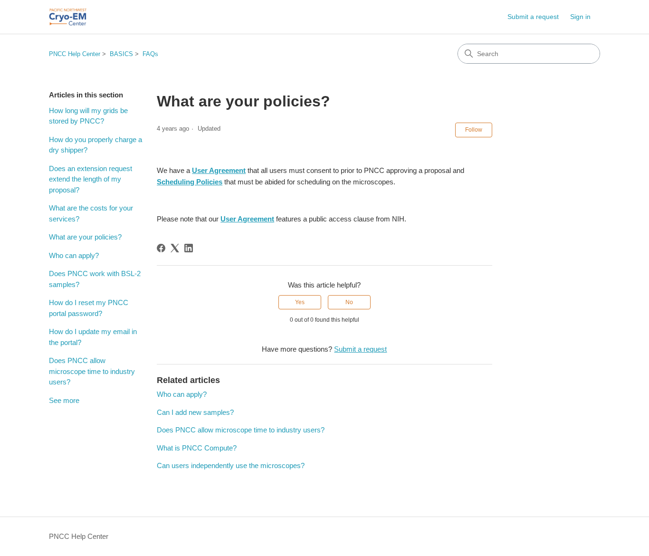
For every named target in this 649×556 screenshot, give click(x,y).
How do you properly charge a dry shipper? (95, 144)
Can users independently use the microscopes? (231, 465)
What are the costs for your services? (91, 213)
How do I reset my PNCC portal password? (88, 307)
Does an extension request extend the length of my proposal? (90, 179)
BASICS (121, 54)
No (349, 302)
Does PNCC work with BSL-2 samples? (95, 278)
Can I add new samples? (195, 412)
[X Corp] (175, 248)
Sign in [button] (580, 16)
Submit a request (533, 16)
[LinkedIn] (188, 248)
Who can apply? (74, 255)
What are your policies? (85, 237)
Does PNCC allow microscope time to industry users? (92, 371)
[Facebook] (161, 248)
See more (64, 400)
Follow (473, 129)
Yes (300, 302)
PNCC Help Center (74, 54)
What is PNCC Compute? (197, 448)
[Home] (67, 17)
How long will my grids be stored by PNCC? (88, 115)
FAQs (150, 54)
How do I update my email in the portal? (93, 336)
